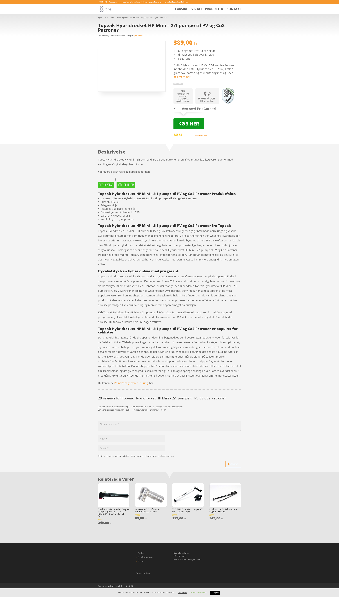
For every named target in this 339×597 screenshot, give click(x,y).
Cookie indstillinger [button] (198, 592)
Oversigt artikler (143, 573)
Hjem (100, 17)
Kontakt (234, 9)
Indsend (233, 464)
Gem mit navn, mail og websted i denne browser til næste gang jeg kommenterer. (137, 456)
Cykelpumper (109, 17)
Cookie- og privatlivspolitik (110, 586)
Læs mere (182, 592)
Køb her (188, 123)
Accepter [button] (215, 592)
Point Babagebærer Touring (131, 383)
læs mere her (182, 77)
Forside (181, 9)
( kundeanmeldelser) (199, 135)
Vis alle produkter (207, 9)
